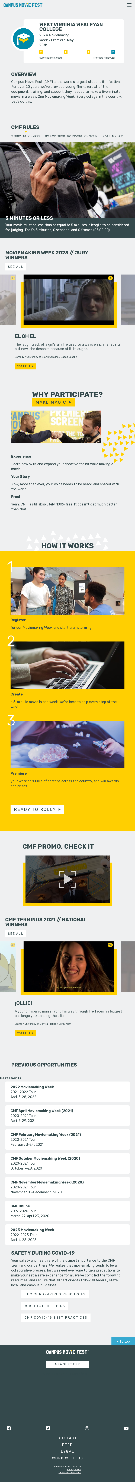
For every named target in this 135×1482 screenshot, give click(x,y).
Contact (67, 1438)
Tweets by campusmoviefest (64, 1374)
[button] (129, 5)
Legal (67, 1451)
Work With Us (67, 1458)
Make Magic (51, 402)
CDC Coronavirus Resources (55, 1294)
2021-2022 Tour (23, 1092)
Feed (67, 1445)
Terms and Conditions (70, 1472)
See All (16, 267)
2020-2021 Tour (23, 1116)
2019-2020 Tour (23, 1211)
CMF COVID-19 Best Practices (55, 1318)
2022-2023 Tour (24, 1235)
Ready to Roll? (35, 809)
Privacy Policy (74, 1469)
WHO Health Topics (44, 1306)
